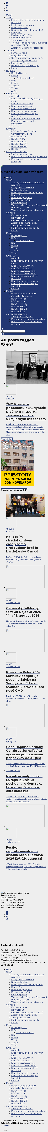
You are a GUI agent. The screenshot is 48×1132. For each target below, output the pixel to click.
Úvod (9, 15)
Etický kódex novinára (22, 25)
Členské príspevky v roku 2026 (27, 58)
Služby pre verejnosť (16, 151)
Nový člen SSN (18, 55)
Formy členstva (19, 53)
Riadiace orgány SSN (21, 35)
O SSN (9, 17)
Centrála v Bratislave (21, 134)
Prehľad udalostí (25, 78)
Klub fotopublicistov (21, 106)
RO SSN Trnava (19, 146)
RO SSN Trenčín (19, 144)
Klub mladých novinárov (23, 108)
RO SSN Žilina (18, 149)
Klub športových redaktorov (25, 119)
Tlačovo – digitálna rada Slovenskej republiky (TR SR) (29, 44)
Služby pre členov (20, 63)
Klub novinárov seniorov (23, 111)
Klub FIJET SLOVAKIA (22, 103)
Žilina (14, 91)
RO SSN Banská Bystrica (23, 131)
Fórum (14, 68)
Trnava (14, 88)
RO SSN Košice (18, 136)
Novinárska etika (19, 27)
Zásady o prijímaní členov (24, 60)
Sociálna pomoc (19, 40)
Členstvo (10, 50)
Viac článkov (6, 439)
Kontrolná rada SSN (21, 38)
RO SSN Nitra (18, 139)
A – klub (15, 96)
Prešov (14, 83)
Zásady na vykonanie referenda (27, 48)
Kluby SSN (16, 32)
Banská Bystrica (19, 73)
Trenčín (15, 86)
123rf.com (5, 1125)
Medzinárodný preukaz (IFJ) (25, 65)
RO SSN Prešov (19, 141)
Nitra (13, 81)
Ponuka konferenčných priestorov (29, 156)
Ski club (15, 126)
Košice (14, 75)
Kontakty (10, 129)
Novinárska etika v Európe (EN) (27, 30)
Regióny (10, 70)
